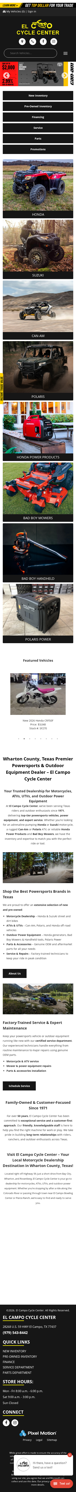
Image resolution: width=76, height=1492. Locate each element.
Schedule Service (19, 1086)
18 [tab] (27, 78)
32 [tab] (49, 82)
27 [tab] (21, 82)
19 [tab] (33, 78)
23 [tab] (55, 78)
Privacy (27, 1440)
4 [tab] (21, 74)
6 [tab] (32, 74)
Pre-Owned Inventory (38, 106)
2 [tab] (24, 738)
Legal (39, 1440)
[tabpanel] (38, 701)
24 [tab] (60, 78)
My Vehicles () (15, 11)
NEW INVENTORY (14, 1351)
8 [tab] (43, 74)
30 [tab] (38, 82)
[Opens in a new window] (6, 1422)
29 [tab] (33, 82)
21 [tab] (44, 78)
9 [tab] (49, 74)
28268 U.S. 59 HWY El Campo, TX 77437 (29, 1327)
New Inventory (38, 95)
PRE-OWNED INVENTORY (20, 1357)
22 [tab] (49, 78)
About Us (15, 973)
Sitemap (52, 1440)
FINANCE (9, 1362)
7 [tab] (38, 74)
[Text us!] (61, 1484)
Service (38, 128)
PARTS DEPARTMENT (17, 1373)
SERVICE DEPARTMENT (18, 1367)
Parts (38, 138)
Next (70, 78)
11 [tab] (60, 74)
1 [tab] (18, 738)
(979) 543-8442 (15, 1332)
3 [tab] (29, 738)
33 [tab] (55, 82)
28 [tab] (27, 82)
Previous (14, 78)
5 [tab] (27, 74)
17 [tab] (21, 78)
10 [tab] (55, 74)
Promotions (38, 149)
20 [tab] (38, 78)
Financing (38, 117)
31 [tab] (44, 82)
